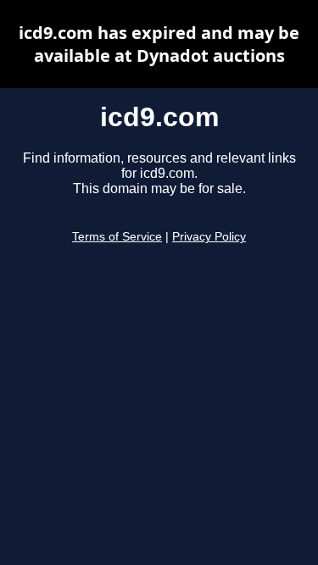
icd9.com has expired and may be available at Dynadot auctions (159, 44)
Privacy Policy (209, 236)
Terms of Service (117, 236)
